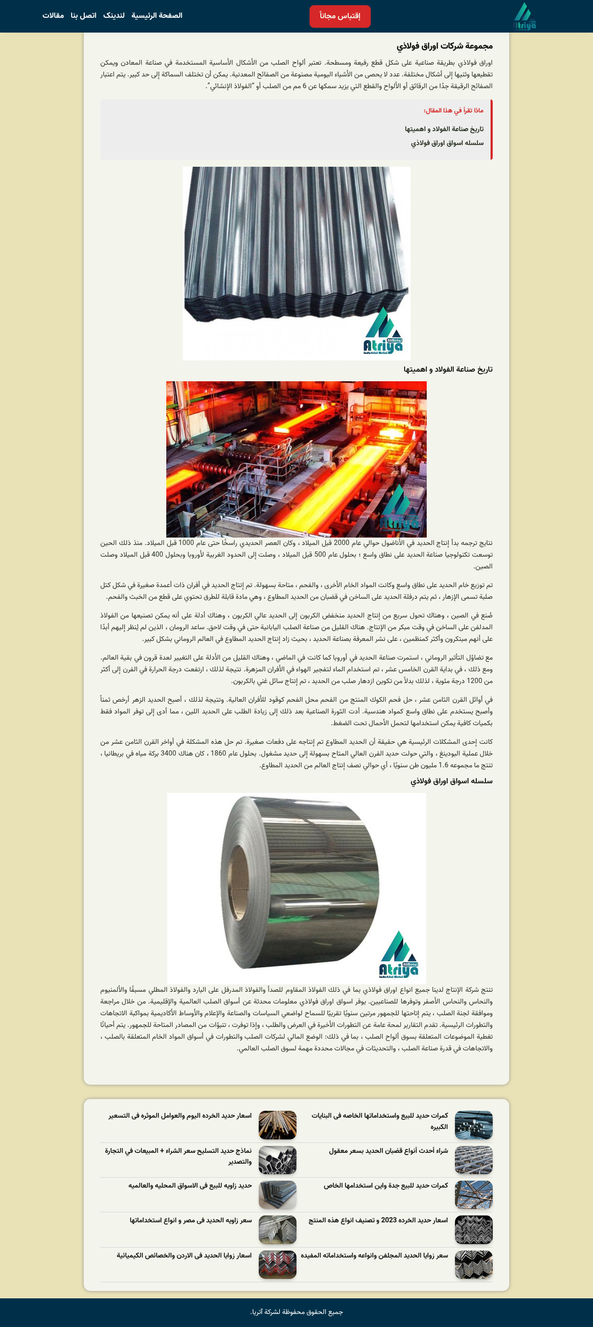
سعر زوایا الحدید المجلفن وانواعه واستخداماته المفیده (374, 1256)
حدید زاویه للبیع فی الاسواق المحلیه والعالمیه (190, 1186)
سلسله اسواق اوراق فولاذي (447, 143)
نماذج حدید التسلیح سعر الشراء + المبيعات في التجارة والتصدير (178, 1157)
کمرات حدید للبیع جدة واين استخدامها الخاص (386, 1186)
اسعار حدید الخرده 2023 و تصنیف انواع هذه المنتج (378, 1220)
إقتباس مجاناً (340, 16)
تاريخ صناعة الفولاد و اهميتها (444, 129)
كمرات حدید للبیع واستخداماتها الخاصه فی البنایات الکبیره (380, 1122)
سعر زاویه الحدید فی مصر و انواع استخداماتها (191, 1220)
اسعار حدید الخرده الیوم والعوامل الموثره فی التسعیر (180, 1116)
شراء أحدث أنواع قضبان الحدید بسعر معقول (388, 1151)
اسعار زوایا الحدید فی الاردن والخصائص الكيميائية (184, 1256)
